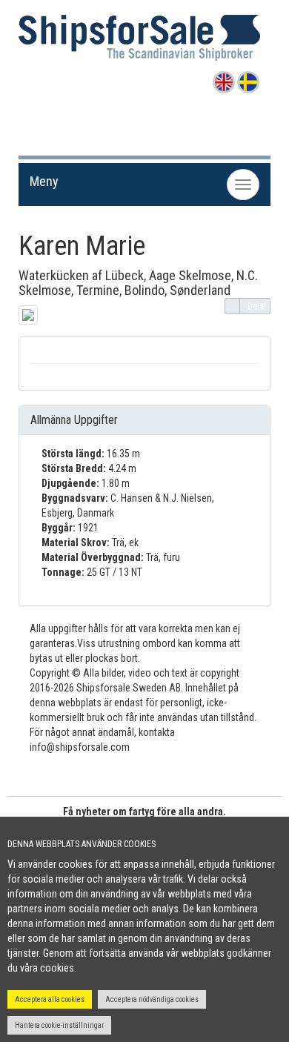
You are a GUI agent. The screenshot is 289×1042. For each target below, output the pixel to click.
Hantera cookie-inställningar (59, 1025)
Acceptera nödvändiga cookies (152, 999)
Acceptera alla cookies (49, 999)
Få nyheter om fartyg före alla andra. (144, 811)
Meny (44, 181)
